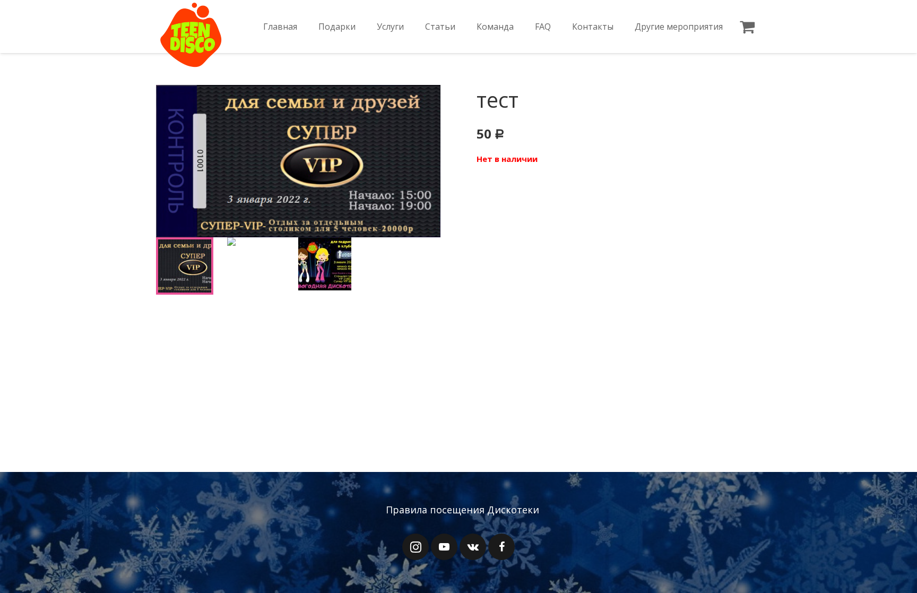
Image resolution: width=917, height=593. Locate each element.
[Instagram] (415, 547)
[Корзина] (747, 26)
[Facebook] (501, 547)
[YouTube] (444, 547)
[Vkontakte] (473, 547)
